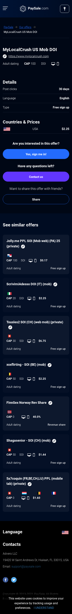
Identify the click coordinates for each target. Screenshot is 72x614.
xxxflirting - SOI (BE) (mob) (26, 364)
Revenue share (57, 424)
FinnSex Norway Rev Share (26, 402)
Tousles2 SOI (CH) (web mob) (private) (34, 322)
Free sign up (58, 268)
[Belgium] (36, 373)
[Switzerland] (36, 335)
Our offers (25, 27)
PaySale (8, 27)
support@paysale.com (26, 566)
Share (36, 199)
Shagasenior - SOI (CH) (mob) (28, 440)
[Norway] (36, 411)
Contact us (36, 177)
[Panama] (36, 254)
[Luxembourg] (28, 492)
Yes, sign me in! (36, 154)
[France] (58, 492)
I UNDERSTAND (44, 608)
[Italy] (36, 292)
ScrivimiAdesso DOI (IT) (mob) (29, 284)
